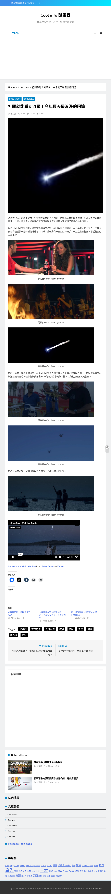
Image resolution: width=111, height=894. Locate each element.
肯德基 (29, 876)
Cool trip (11, 836)
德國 (16, 871)
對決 (91, 866)
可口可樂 (36, 629)
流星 (71, 629)
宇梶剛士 (85, 866)
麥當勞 (59, 875)
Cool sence (12, 825)
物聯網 (90, 871)
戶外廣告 (22, 871)
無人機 (13, 634)
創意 (55, 865)
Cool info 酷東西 (55, 15)
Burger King (14, 866)
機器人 (61, 871)
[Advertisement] (55, 59)
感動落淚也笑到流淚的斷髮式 (48, 762)
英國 (35, 875)
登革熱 (100, 871)
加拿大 (61, 865)
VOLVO (49, 866)
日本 (44, 870)
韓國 (53, 875)
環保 (95, 871)
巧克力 (96, 866)
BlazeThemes (95, 888)
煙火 (24, 634)
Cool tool (11, 831)
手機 (29, 871)
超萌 (44, 876)
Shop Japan (35, 866)
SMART (43, 866)
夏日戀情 (50, 629)
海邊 (90, 629)
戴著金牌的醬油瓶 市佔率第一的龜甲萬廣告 (23, 3)
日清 (51, 871)
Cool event (15, 99)
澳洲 (85, 871)
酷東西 (39, 766)
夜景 (61, 629)
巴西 (101, 865)
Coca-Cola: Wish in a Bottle (22, 566)
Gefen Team (47, 566)
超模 (40, 876)
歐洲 (67, 871)
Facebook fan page (20, 844)
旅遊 (37, 871)
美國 (18, 875)
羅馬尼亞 (11, 876)
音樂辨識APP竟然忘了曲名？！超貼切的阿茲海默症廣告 (52, 615)
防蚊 (48, 876)
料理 (33, 871)
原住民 (68, 865)
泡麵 (77, 871)
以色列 (23, 629)
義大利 (23, 876)
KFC (28, 866)
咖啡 (73, 865)
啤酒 (78, 865)
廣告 (9, 870)
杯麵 (55, 871)
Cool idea (29, 99)
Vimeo (60, 566)
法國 (71, 870)
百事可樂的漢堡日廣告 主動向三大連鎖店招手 (56, 778)
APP (7, 865)
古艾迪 (13, 114)
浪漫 (80, 629)
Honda (22, 866)
